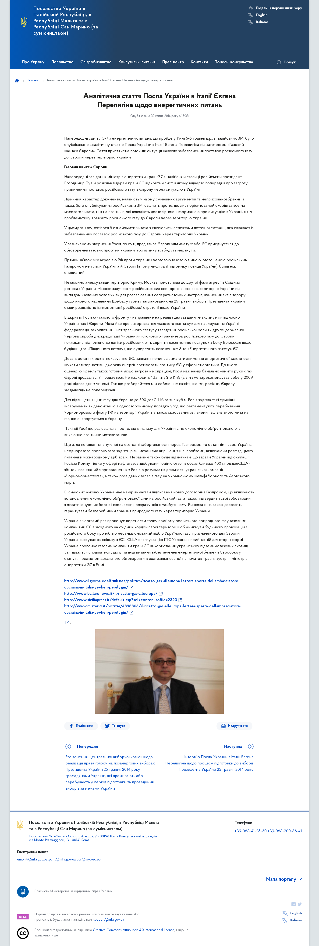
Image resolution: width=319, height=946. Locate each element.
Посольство (62, 62)
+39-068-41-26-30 (251, 831)
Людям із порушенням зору (279, 8)
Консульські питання (137, 62)
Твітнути (118, 726)
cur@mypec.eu (89, 859)
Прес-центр (173, 62)
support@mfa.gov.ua (108, 920)
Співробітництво (96, 62)
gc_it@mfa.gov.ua (62, 859)
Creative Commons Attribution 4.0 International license (133, 930)
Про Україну (33, 62)
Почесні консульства (234, 62)
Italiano (262, 22)
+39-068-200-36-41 (285, 831)
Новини (33, 80)
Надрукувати (238, 726)
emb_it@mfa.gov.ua (32, 859)
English (262, 15)
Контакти (199, 62)
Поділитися (84, 726)
